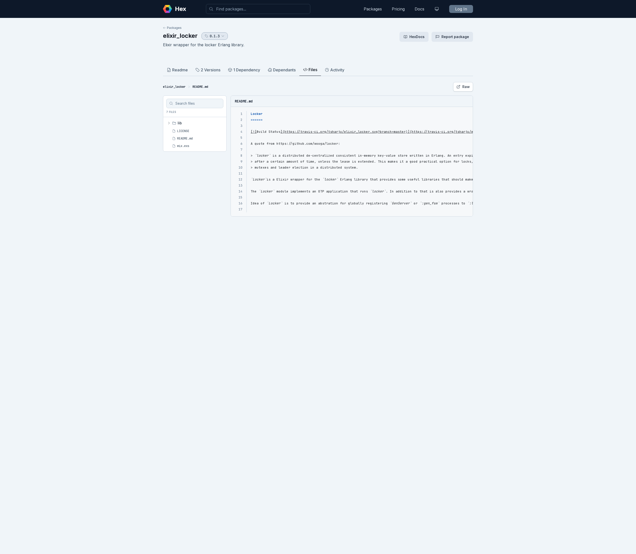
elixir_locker (180, 35)
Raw (466, 87)
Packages (373, 8)
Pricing (398, 8)
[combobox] (258, 9)
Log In (461, 8)
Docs (419, 8)
